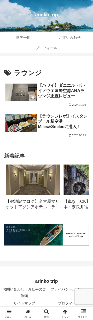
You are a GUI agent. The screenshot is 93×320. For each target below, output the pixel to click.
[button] (79, 188)
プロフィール (69, 303)
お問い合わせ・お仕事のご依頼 (24, 292)
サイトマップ (24, 303)
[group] (32, 188)
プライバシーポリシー (69, 289)
